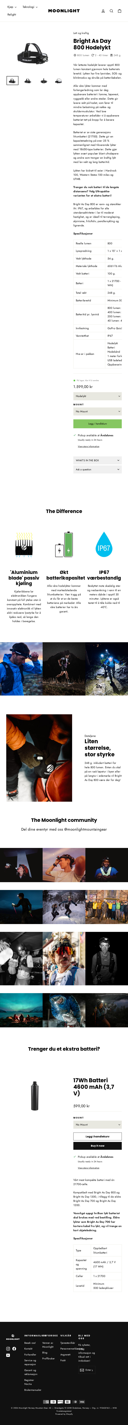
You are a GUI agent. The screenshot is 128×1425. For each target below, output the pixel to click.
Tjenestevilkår (67, 1343)
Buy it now (97, 1146)
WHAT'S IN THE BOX (87, 460)
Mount (78, 404)
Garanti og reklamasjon (30, 1372)
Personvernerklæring (67, 1348)
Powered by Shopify (64, 1414)
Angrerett (65, 1354)
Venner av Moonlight (48, 1345)
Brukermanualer (31, 1390)
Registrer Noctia (29, 1382)
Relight (11, 15)
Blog (44, 1352)
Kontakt (28, 1348)
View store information (88, 446)
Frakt (63, 1360)
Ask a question (83, 469)
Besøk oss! (30, 1343)
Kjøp (10, 7)
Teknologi (29, 7)
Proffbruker (48, 1358)
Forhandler (30, 1354)
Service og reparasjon (30, 1362)
